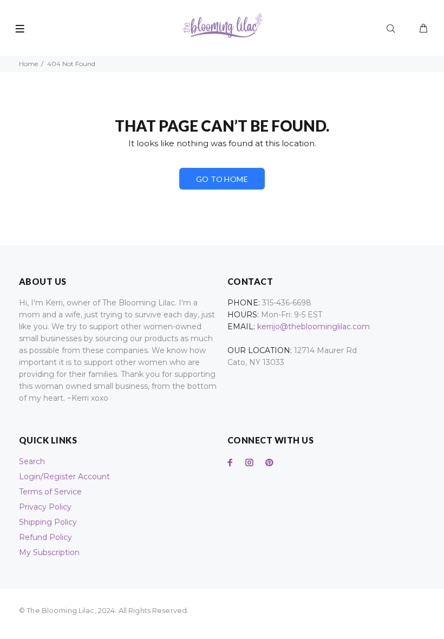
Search (32, 461)
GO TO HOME (222, 179)
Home (28, 64)
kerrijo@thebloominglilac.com (313, 326)
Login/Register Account (64, 476)
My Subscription (49, 552)
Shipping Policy (48, 522)
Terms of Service (50, 492)
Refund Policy (45, 537)
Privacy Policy (45, 507)
